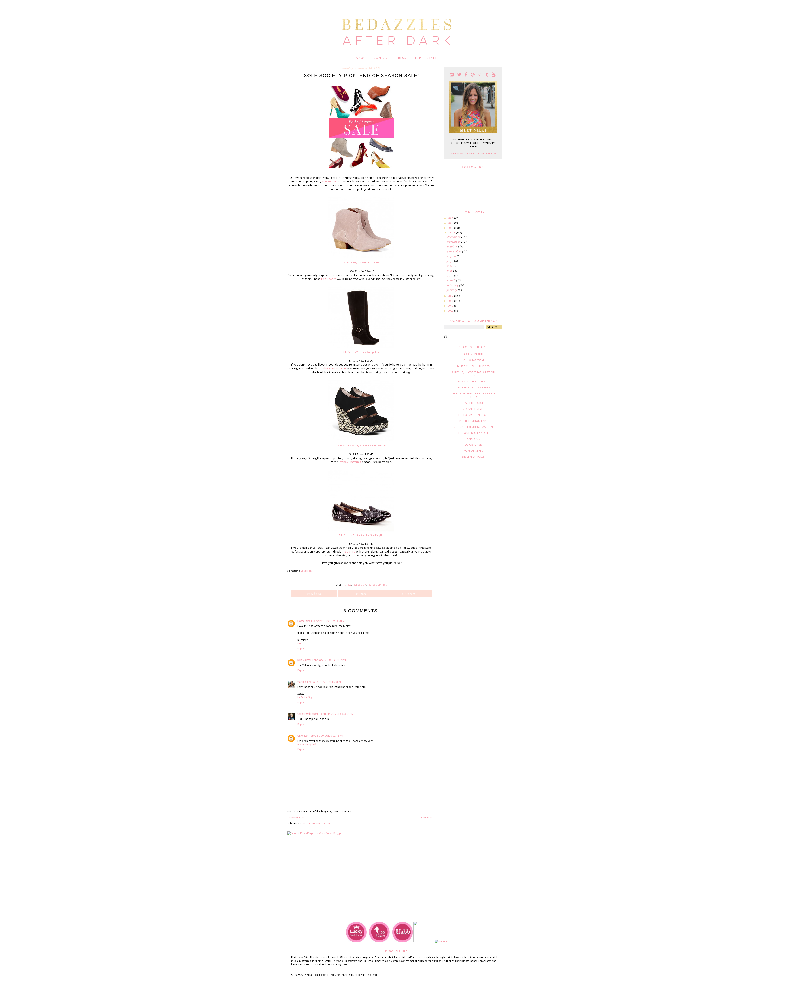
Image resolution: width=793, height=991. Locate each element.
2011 (451, 301)
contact (382, 58)
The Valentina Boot (335, 368)
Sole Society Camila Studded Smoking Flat (361, 535)
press (401, 58)
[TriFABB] (441, 941)
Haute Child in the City (473, 366)
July (449, 261)
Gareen (301, 682)
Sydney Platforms (350, 462)
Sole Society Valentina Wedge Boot (361, 352)
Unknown (302, 735)
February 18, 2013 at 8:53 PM (328, 621)
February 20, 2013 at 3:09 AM (337, 714)
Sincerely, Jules (473, 457)
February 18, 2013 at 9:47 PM (329, 660)
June (450, 266)
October (452, 246)
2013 (453, 232)
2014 (451, 228)
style (432, 58)
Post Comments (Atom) (316, 823)
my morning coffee (308, 744)
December (454, 237)
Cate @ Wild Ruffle (308, 714)
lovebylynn (473, 445)
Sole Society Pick (377, 585)
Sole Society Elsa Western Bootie (361, 262)
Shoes (348, 585)
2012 (451, 296)
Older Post (426, 817)
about (362, 58)
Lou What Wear (473, 360)
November (454, 241)
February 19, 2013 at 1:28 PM (324, 682)
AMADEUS (473, 439)
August (452, 256)
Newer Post (297, 817)
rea (299, 643)
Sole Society (329, 181)
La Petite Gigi (304, 697)
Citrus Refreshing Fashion (473, 427)
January (452, 290)
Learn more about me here (472, 153)
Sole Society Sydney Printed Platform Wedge (361, 445)
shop (416, 58)
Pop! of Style (473, 451)
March (451, 280)
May (450, 270)
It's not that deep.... (473, 381)
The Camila (348, 551)
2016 (451, 218)
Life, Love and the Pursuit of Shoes (473, 395)
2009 (451, 310)
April (450, 275)
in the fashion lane (473, 421)
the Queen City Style (473, 433)
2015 (451, 223)
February (453, 285)
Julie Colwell (304, 660)
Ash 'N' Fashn (473, 354)
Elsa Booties (328, 279)
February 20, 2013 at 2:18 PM (326, 735)
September (454, 251)
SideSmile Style (473, 409)
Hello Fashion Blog (473, 415)
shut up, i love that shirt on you (473, 373)
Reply (300, 648)
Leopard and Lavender (473, 387)
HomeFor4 (303, 621)
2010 (451, 305)
